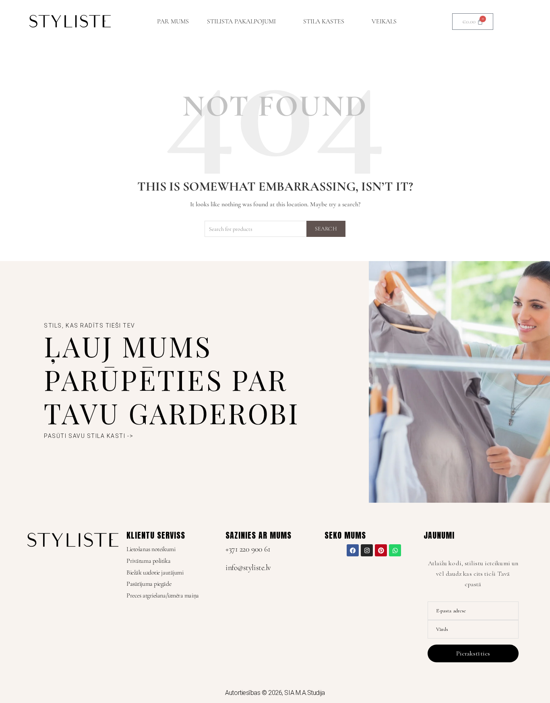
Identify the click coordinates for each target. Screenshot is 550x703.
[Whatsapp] (395, 550)
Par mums (173, 21)
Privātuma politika (148, 561)
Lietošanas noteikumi (150, 549)
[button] (246, 21)
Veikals (384, 21)
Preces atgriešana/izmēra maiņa (162, 595)
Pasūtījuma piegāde (148, 584)
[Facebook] (353, 550)
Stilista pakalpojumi (241, 21)
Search (326, 228)
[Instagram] (367, 550)
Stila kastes (323, 21)
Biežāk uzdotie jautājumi (154, 572)
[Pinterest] (381, 550)
